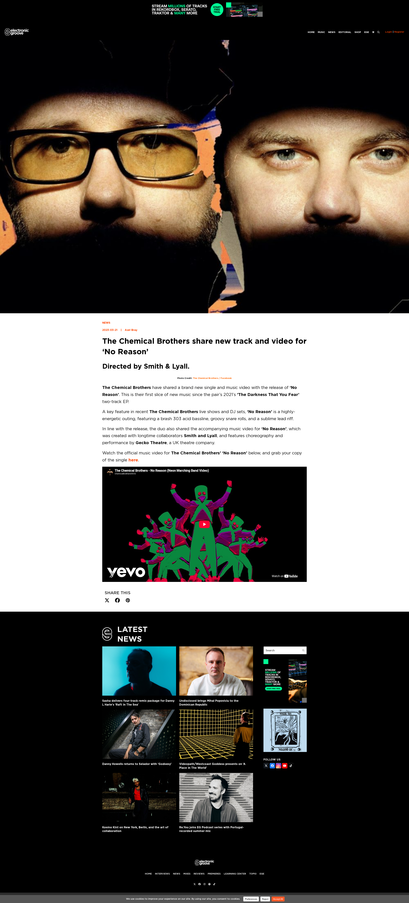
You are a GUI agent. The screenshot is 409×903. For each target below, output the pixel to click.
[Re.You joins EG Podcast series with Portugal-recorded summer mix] (216, 797)
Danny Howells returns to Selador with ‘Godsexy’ (137, 764)
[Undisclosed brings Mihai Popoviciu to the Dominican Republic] (216, 671)
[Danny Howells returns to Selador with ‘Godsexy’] (139, 734)
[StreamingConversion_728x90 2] (204, 15)
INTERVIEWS (162, 873)
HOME (148, 873)
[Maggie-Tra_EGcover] (285, 751)
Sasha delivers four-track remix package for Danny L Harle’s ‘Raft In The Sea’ (138, 702)
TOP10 (252, 873)
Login (388, 31)
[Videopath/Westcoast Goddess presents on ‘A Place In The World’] (216, 734)
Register (399, 31)
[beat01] (285, 701)
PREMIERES (214, 873)
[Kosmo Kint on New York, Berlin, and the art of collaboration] (139, 797)
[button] (378, 32)
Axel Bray (131, 330)
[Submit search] (303, 650)
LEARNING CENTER (235, 873)
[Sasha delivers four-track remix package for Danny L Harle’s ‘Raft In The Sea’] (139, 671)
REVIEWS (199, 873)
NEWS (106, 322)
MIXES (186, 873)
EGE (262, 873)
